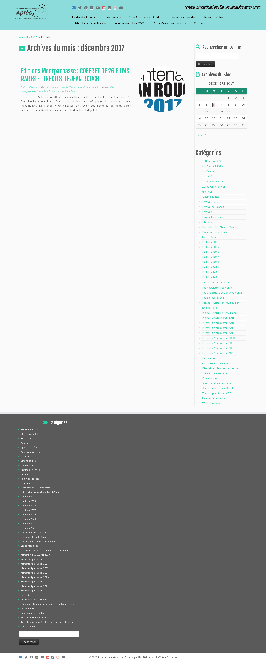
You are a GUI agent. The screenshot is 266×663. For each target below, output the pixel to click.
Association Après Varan (110, 657)
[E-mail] (75, 7)
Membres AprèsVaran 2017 (218, 328)
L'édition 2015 (210, 247)
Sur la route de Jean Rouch (84, 87)
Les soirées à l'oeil (213, 297)
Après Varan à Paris (214, 181)
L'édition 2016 (210, 252)
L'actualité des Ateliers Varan (219, 227)
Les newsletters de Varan (217, 287)
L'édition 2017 (210, 257)
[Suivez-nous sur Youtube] (122, 7)
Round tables (213, 17)
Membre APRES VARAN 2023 (220, 312)
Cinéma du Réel (211, 196)
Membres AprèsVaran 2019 (218, 333)
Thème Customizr (168, 657)
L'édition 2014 (210, 242)
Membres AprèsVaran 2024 (218, 353)
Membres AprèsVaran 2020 (218, 338)
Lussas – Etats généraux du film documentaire (44, 550)
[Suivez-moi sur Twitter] (81, 7)
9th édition (208, 171)
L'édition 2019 (210, 262)
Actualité (52, 87)
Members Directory (89, 23)
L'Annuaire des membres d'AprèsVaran (40, 492)
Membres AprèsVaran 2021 (218, 343)
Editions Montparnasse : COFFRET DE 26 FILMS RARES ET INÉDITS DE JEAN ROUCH (75, 75)
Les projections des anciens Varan (222, 292)
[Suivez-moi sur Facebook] (87, 7)
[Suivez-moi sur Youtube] (99, 7)
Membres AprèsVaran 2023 (218, 348)
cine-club (207, 191)
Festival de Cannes (213, 207)
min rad (56, 91)
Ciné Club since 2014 (144, 17)
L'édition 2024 (210, 277)
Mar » (208, 135)
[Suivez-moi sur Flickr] (93, 7)
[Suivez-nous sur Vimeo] (111, 7)
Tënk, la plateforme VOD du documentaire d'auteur (47, 622)
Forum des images (213, 217)
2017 (34, 37)
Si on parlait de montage (216, 383)
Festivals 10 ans (84, 17)
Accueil (23, 37)
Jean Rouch (44, 91)
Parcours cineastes (183, 17)
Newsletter (208, 358)
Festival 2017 (210, 201)
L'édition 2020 (210, 267)
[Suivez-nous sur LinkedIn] (105, 7)
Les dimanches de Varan (216, 282)
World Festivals (211, 403)
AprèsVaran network (168, 23)
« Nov (199, 135)
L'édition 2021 (210, 272)
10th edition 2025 (212, 161)
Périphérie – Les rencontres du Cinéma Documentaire (48, 604)
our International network (217, 363)
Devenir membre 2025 (130, 23)
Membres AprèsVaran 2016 (218, 322)
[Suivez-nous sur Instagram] (116, 7)
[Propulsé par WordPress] (139, 656)
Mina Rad (70, 91)
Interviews (208, 222)
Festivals (112, 17)
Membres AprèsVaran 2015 (218, 317)
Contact (199, 23)
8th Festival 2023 (212, 166)
